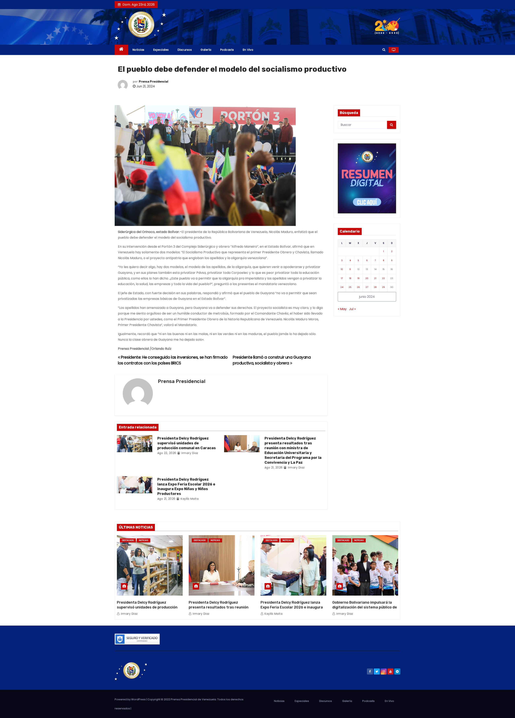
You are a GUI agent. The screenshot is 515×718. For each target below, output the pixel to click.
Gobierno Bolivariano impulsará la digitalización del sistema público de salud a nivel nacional (364, 607)
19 (358, 278)
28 (375, 287)
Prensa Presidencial (153, 81)
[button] (383, 49)
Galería (206, 50)
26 (358, 287)
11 (350, 269)
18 (350, 278)
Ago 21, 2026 (274, 468)
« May (342, 309)
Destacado (128, 540)
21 (375, 278)
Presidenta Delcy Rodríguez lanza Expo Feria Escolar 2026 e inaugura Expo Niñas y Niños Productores (186, 486)
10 (342, 269)
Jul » (352, 309)
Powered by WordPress (130, 699)
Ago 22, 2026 (166, 453)
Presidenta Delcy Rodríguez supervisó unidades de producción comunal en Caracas (186, 443)
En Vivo (248, 50)
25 (350, 287)
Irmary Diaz (189, 453)
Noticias (138, 50)
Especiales (161, 50)
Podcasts (227, 50)
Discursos (185, 50)
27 (367, 287)
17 (342, 278)
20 (366, 278)
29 (383, 287)
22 (383, 278)
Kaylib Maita (189, 499)
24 (341, 287)
